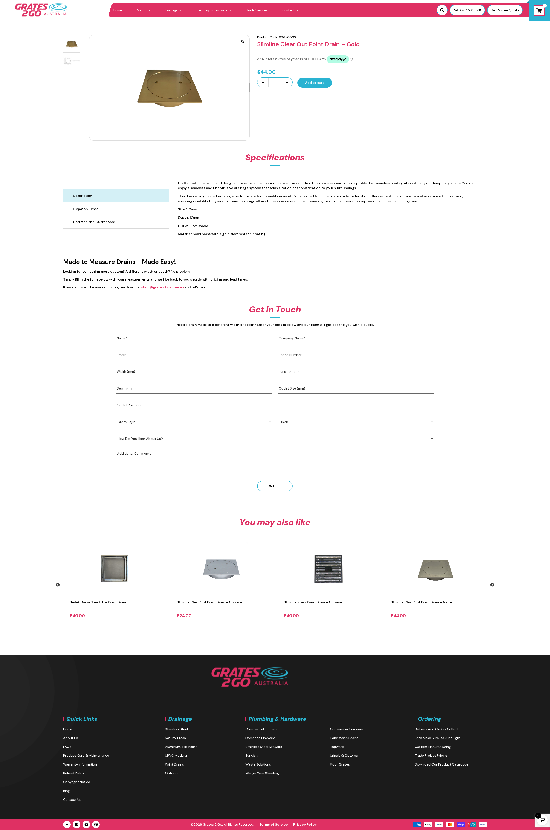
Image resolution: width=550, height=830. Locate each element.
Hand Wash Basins (344, 738)
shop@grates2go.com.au (162, 287)
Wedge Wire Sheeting (262, 773)
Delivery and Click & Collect (436, 729)
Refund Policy (73, 773)
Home (117, 10)
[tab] (116, 195)
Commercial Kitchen (261, 729)
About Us (143, 10)
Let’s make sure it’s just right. (438, 738)
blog (66, 791)
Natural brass (175, 738)
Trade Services (257, 10)
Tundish (251, 755)
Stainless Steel (176, 729)
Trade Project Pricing (431, 755)
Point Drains (174, 764)
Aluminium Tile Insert (181, 746)
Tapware (337, 746)
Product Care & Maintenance (86, 755)
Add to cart (314, 82)
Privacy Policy (305, 824)
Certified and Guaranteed (94, 222)
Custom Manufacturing (433, 746)
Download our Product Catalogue (441, 764)
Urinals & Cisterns (344, 755)
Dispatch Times (85, 209)
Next (492, 585)
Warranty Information (80, 764)
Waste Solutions (258, 764)
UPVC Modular (176, 755)
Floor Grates (340, 764)
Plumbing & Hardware (212, 10)
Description (82, 195)
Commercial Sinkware (346, 729)
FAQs (67, 746)
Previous (58, 585)
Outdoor (172, 773)
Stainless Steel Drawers (263, 746)
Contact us (290, 10)
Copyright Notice (76, 782)
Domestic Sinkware (260, 738)
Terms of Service (273, 824)
